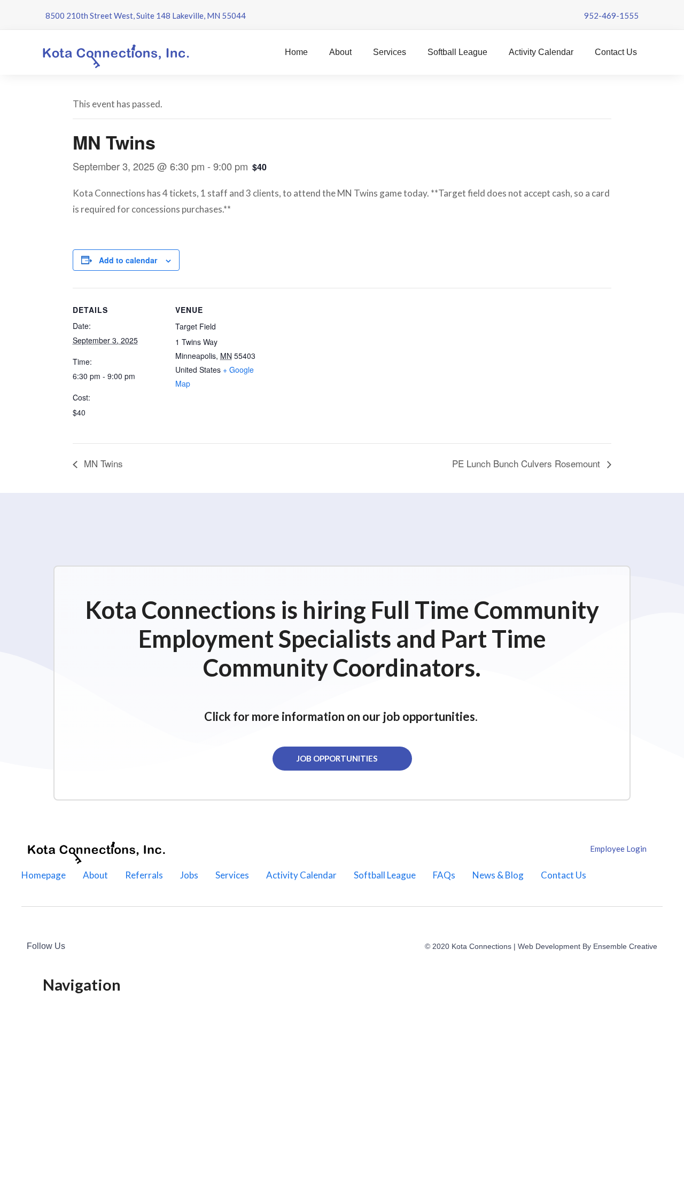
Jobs (189, 875)
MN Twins (102, 463)
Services (389, 52)
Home (296, 52)
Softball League (457, 52)
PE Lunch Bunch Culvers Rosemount (527, 463)
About (340, 52)
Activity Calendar (541, 52)
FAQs (444, 875)
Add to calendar (128, 260)
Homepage (43, 875)
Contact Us (616, 52)
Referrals (144, 875)
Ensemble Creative (625, 946)
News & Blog (498, 875)
